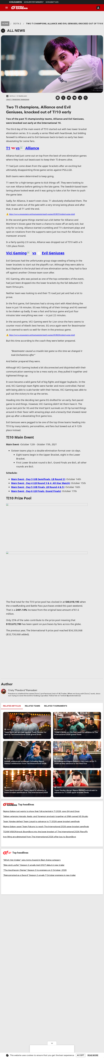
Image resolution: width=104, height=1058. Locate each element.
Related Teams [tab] (32, 706)
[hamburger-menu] (6, 7)
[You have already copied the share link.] (86, 98)
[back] (3, 31)
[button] (58, 98)
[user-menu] (98, 7)
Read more (93, 1055)
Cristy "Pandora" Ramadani (22, 690)
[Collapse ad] (52, 1043)
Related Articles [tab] (12, 706)
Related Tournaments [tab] (55, 706)
